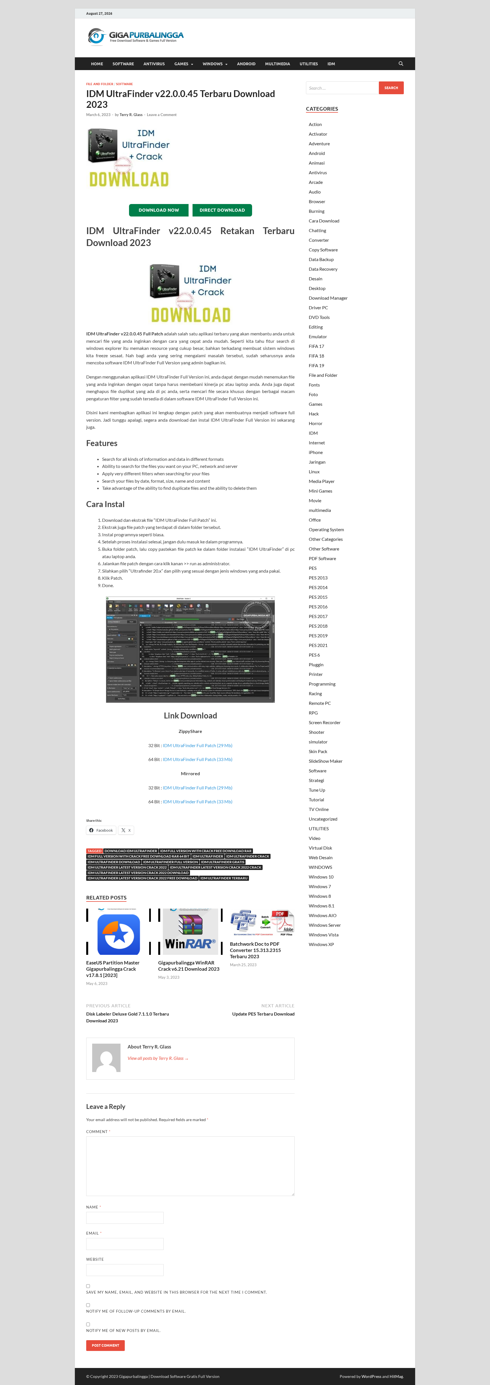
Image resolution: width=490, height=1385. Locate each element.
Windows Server (325, 925)
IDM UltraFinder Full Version (170, 862)
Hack (314, 413)
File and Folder (99, 84)
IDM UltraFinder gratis (222, 862)
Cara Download (324, 220)
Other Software (324, 548)
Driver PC (318, 307)
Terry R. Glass (131, 114)
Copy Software (323, 249)
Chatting (317, 230)
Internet (317, 442)
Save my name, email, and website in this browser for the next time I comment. (176, 1292)
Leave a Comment (162, 114)
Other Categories (326, 539)
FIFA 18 (316, 355)
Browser (317, 201)
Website (95, 1259)
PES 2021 (318, 645)
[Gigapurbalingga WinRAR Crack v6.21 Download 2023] (190, 933)
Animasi (317, 162)
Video (314, 838)
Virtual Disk (320, 847)
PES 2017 (318, 616)
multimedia (320, 510)
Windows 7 (320, 886)
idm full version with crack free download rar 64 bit (138, 856)
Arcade (316, 182)
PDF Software (322, 558)
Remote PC (320, 703)
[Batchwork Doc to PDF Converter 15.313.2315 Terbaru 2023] (262, 924)
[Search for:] (355, 87)
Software (124, 84)
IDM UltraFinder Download (114, 862)
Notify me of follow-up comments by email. (136, 1311)
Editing (316, 326)
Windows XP (321, 944)
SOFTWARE (123, 64)
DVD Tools (319, 317)
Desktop (317, 288)
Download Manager (328, 297)
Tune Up (317, 790)
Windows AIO (323, 915)
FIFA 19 (316, 365)
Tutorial (316, 799)
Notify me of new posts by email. (123, 1330)
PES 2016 (318, 606)
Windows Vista (324, 934)
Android (317, 153)
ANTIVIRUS (154, 64)
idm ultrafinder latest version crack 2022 (127, 867)
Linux (314, 471)
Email (94, 1233)
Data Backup (321, 259)
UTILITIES (309, 64)
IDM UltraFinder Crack (247, 856)
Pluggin (316, 664)
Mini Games (320, 490)
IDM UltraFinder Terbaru (224, 878)
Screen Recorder (325, 722)
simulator (318, 741)
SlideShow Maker (326, 761)
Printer (316, 674)
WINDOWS (213, 64)
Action (315, 124)
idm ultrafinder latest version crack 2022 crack (215, 867)
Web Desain (321, 857)
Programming (322, 683)
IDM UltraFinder (208, 856)
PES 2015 (318, 597)
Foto (313, 394)
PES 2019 (318, 635)
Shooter (316, 732)
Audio (315, 191)
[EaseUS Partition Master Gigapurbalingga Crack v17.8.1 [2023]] (118, 933)
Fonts (314, 384)
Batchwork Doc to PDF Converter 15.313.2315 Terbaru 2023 (255, 950)
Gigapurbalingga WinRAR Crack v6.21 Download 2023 (188, 966)
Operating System (326, 529)
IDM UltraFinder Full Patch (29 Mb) (198, 745)
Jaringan (317, 462)
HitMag (396, 1376)
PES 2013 (318, 577)
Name (93, 1207)
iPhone (316, 452)
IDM (331, 64)
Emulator (318, 336)
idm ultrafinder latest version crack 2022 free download (142, 878)
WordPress (371, 1376)
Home (97, 64)
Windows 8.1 (321, 905)
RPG (313, 712)
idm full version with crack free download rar (206, 851)
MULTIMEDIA (277, 64)
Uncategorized (323, 818)
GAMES (181, 64)
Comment (98, 1131)
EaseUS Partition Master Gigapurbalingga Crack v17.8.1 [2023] (113, 969)
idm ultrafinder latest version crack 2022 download (138, 873)
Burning (316, 211)
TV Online (319, 809)
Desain (315, 278)
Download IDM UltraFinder (131, 851)
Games (315, 404)
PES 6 (314, 654)
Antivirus (318, 172)
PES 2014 (318, 587)
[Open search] (401, 63)
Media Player (322, 481)
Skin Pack (318, 751)
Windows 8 (320, 896)
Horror (315, 423)
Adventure (319, 143)
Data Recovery (323, 269)
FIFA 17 (316, 346)
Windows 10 (321, 876)
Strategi (316, 780)
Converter (319, 240)
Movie (315, 500)
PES (312, 568)
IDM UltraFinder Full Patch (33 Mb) (198, 759)
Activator (318, 133)
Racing (315, 693)
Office (315, 519)
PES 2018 (318, 626)
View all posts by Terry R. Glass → (158, 1058)
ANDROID (246, 64)
